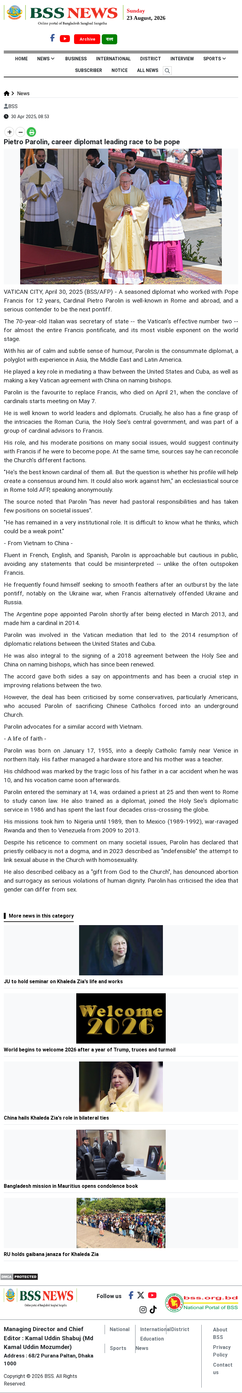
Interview (182, 58)
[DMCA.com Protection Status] (19, 1276)
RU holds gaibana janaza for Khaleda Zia (51, 1254)
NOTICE (120, 70)
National (120, 1329)
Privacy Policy (222, 1351)
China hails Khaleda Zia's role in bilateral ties (56, 1118)
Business (76, 58)
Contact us (223, 1368)
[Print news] (31, 132)
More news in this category (41, 916)
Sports (212, 58)
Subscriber (88, 70)
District (150, 58)
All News (147, 70)
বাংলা (109, 39)
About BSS (220, 1333)
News (43, 58)
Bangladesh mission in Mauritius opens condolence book (71, 1186)
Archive (88, 39)
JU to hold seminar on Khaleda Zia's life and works (63, 981)
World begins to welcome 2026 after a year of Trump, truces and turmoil (90, 1050)
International (113, 58)
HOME (21, 58)
